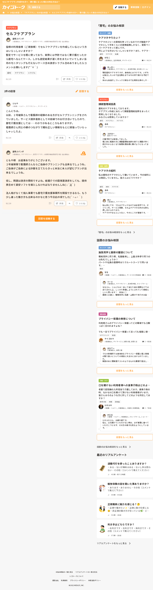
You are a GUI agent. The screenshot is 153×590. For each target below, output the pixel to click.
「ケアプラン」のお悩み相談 (36, 12)
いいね (82, 78)
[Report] (57, 79)
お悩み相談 (14, 12)
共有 (68, 78)
